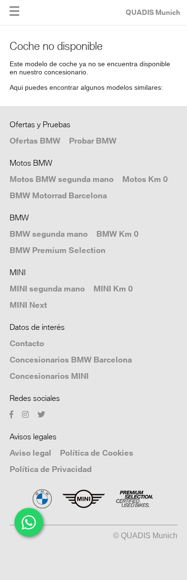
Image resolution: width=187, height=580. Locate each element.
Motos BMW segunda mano (62, 179)
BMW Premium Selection (57, 250)
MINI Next (28, 305)
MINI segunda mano (47, 288)
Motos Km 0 (145, 179)
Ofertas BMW (35, 140)
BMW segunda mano (49, 234)
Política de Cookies (96, 453)
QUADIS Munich (153, 12)
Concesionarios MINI (49, 376)
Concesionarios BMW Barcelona (71, 359)
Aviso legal (30, 453)
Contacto (27, 343)
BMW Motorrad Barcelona (58, 195)
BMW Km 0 (117, 234)
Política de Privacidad (51, 469)
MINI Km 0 (113, 288)
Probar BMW (93, 140)
